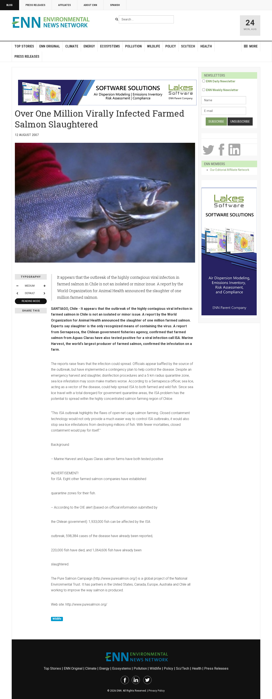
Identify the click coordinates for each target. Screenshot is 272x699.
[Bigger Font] (44, 285)
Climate (71, 46)
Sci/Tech (188, 46)
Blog (9, 5)
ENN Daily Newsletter (220, 81)
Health (206, 46)
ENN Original (49, 46)
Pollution (133, 46)
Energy (89, 46)
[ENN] (52, 22)
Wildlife (153, 46)
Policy (170, 46)
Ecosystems (110, 46)
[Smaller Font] (17, 285)
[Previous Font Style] (17, 293)
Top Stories (24, 46)
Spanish (115, 5)
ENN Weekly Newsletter (222, 90)
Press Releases (35, 5)
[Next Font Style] (44, 293)
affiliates (64, 5)
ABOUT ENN (90, 5)
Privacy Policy (157, 690)
